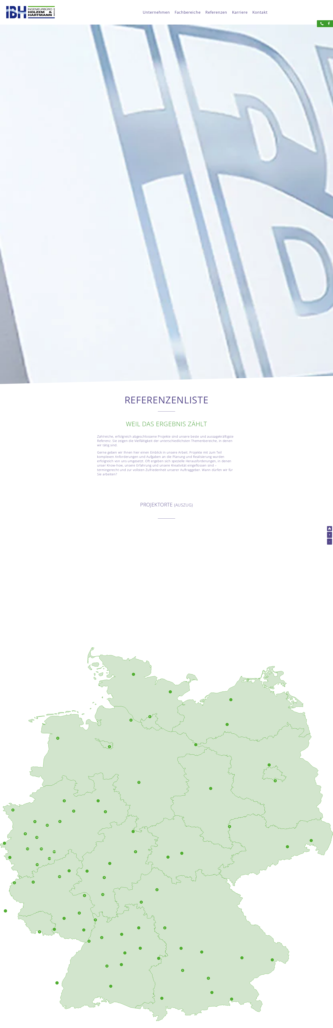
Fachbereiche (188, 12)
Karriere (240, 12)
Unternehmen (156, 12)
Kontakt (260, 12)
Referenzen (216, 12)
